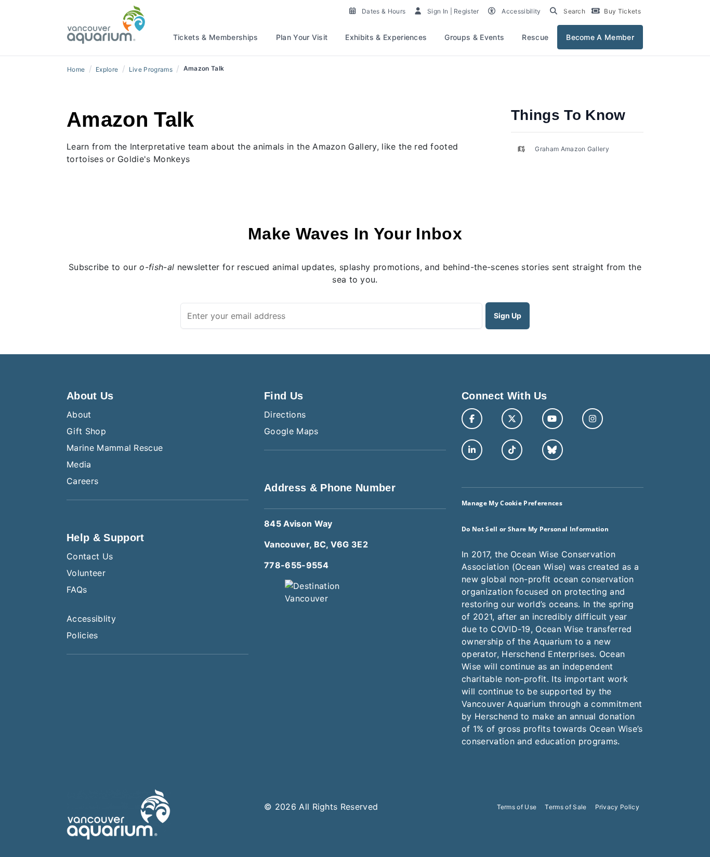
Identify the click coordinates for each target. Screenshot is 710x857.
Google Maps (291, 431)
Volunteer (86, 573)
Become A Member (600, 37)
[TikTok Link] (512, 449)
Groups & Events (474, 37)
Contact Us (90, 556)
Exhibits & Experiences (386, 37)
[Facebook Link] (472, 418)
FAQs (77, 589)
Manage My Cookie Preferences (512, 503)
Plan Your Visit (302, 37)
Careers (82, 481)
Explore (107, 69)
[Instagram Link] (592, 418)
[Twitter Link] (512, 418)
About (79, 414)
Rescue (535, 37)
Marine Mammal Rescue (115, 448)
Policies (82, 635)
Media (79, 464)
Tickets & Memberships (215, 37)
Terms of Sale (565, 807)
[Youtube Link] (552, 418)
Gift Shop (86, 431)
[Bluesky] (552, 449)
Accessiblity (91, 618)
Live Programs (151, 69)
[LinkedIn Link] (472, 449)
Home (76, 69)
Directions (285, 414)
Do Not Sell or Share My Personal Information (535, 529)
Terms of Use (517, 807)
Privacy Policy (617, 807)
